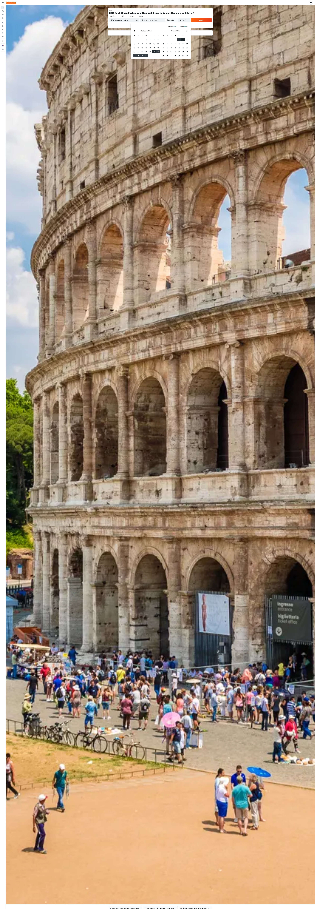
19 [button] (158, 47)
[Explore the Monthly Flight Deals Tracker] (3, 29)
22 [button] (142, 51)
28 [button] (138, 55)
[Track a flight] (3, 36)
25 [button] (154, 51)
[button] (3, 2)
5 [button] (167, 43)
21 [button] (138, 51)
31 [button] (187, 55)
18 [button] (154, 47)
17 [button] (150, 47)
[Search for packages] (3, 18)
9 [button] (146, 43)
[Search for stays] (3, 11)
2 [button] (146, 40)
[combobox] (113, 16)
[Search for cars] (3, 14)
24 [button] (150, 51)
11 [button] (153, 43)
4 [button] (163, 43)
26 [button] (158, 51)
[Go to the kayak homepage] (11, 3)
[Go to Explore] (3, 33)
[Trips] (3, 41)
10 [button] (150, 43)
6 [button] (134, 43)
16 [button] (146, 47)
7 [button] (138, 43)
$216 (111, 13)
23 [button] (146, 51)
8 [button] (142, 43)
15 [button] (142, 47)
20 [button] (134, 51)
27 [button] (134, 55)
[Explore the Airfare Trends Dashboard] (3, 26)
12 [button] (158, 43)
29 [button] (142, 55)
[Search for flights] (3, 7)
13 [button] (134, 47)
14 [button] (138, 47)
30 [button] (146, 55)
